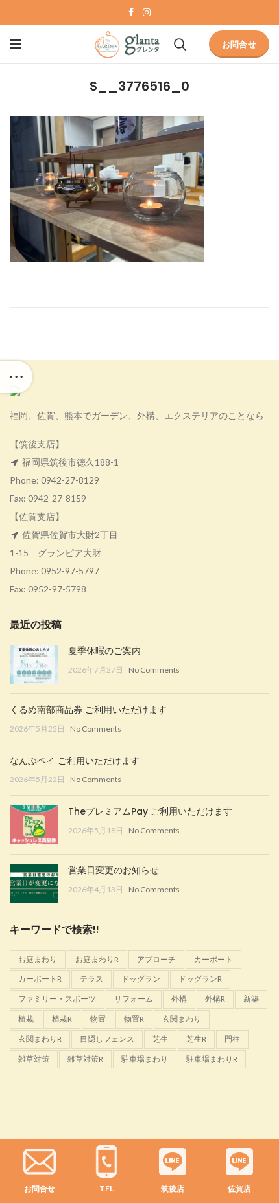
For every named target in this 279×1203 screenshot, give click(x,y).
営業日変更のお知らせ (113, 870)
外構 (179, 999)
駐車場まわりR (211, 1059)
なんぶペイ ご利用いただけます (75, 760)
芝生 (160, 1039)
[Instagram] (146, 12)
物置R (134, 1019)
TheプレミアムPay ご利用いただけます (150, 811)
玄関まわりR (40, 1039)
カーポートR (40, 979)
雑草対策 (33, 1059)
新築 (251, 999)
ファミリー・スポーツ (57, 999)
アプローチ (156, 959)
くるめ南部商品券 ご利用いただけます (88, 709)
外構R (215, 999)
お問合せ (239, 44)
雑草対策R (85, 1059)
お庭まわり (37, 959)
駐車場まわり (144, 1059)
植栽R (62, 1019)
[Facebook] (131, 12)
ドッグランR (200, 979)
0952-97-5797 (70, 570)
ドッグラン (140, 979)
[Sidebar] (16, 377)
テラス (91, 979)
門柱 (232, 1039)
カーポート (213, 959)
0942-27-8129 (70, 480)
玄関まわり (181, 1019)
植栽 (26, 1019)
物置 (98, 1019)
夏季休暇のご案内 (104, 650)
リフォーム (133, 999)
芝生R (196, 1039)
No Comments (154, 670)
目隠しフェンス (107, 1039)
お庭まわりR (97, 959)
